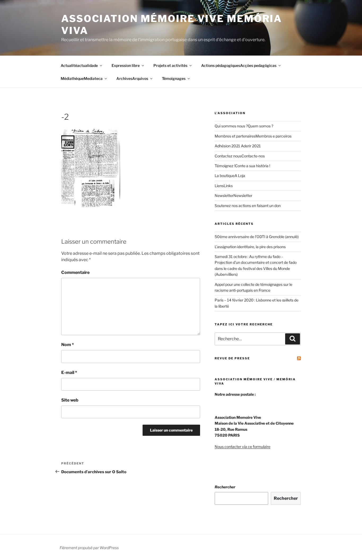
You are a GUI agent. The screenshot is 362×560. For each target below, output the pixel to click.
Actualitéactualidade (79, 65)
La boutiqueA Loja (230, 175)
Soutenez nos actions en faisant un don (248, 205)
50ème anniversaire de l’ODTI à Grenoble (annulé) (257, 236)
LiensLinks (224, 185)
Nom (67, 344)
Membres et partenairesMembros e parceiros (253, 136)
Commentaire (75, 272)
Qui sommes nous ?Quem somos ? (244, 126)
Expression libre (126, 65)
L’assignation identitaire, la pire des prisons (250, 246)
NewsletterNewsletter (233, 195)
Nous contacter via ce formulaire (242, 446)
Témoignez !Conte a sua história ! (242, 165)
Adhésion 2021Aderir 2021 (238, 146)
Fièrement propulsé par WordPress (89, 547)
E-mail (69, 372)
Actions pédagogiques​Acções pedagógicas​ (238, 65)
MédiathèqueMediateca (82, 78)
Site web (69, 400)
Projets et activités (170, 65)
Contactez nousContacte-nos (240, 156)
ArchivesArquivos (132, 78)
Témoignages (174, 78)
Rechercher (225, 487)
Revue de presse (232, 358)
